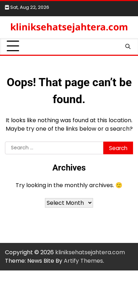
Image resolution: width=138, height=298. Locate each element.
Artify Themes (83, 261)
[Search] (127, 46)
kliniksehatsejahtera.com (69, 26)
